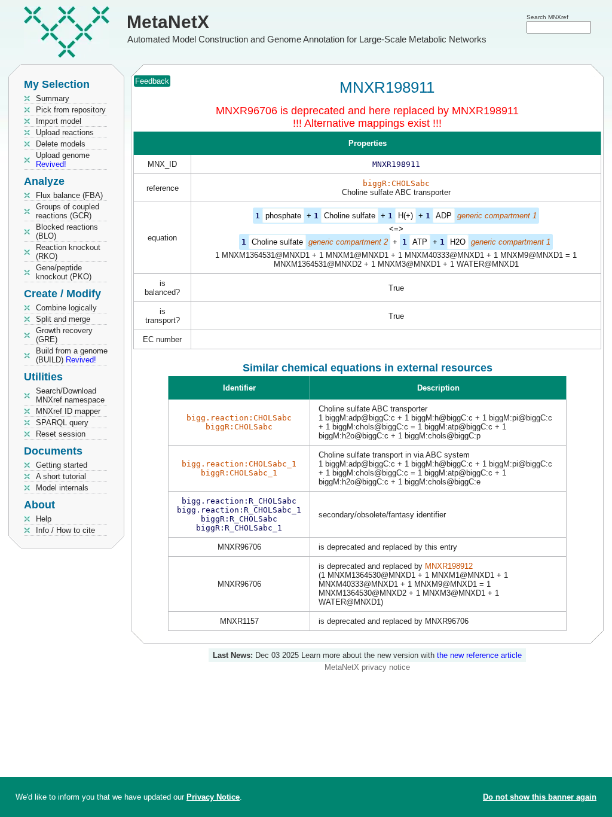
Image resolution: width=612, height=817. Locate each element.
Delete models (60, 143)
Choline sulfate (349, 215)
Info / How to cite (65, 530)
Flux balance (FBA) (69, 195)
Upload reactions (65, 132)
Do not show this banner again (539, 796)
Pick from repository (71, 109)
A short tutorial (61, 476)
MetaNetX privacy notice (367, 667)
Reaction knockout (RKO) (68, 252)
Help (43, 518)
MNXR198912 (449, 566)
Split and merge (63, 319)
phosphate (283, 215)
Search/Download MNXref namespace (70, 395)
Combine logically (66, 307)
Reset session (60, 433)
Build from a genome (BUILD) (72, 355)
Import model (58, 121)
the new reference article (479, 655)
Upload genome (63, 160)
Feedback (152, 81)
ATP (419, 241)
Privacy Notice (213, 796)
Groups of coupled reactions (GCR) (67, 211)
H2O (458, 241)
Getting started (61, 465)
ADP (444, 215)
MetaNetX (168, 22)
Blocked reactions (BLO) (67, 231)
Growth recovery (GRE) (64, 335)
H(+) (405, 215)
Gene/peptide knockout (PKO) (63, 272)
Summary (52, 98)
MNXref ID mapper (68, 411)
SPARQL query (62, 422)
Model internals (62, 487)
